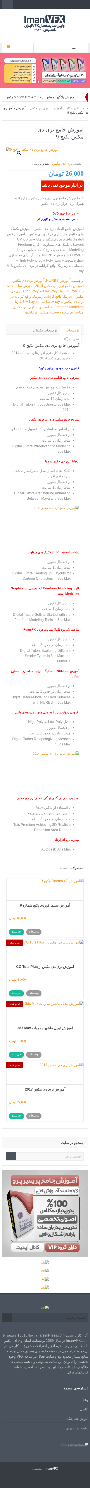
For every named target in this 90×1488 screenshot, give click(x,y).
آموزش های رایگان (77, 1419)
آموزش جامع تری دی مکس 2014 (59, 286)
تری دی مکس (39, 108)
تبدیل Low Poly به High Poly (44, 291)
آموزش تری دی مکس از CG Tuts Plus (45, 967)
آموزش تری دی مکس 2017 (45, 1089)
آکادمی (84, 1409)
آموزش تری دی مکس (28, 280)
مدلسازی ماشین (36, 312)
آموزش (57, 108)
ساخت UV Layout (36, 302)
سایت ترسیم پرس (77, 1428)
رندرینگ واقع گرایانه (59, 296)
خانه (85, 108)
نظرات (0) (71, 339)
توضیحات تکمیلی (45, 330)
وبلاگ (85, 1400)
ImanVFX (51, 1468)
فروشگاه (72, 108)
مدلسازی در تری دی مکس (33, 307)
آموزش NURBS (58, 280)
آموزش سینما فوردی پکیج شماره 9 (45, 905)
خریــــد (16, 931)
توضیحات (72, 330)
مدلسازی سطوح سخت (67, 312)
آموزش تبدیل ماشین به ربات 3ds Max (45, 1028)
